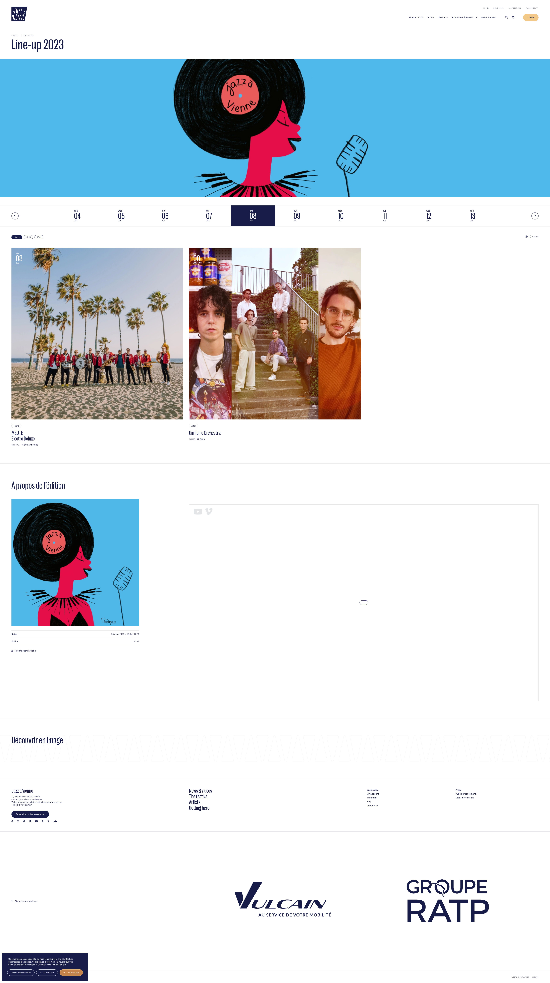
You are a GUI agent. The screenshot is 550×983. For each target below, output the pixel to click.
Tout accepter (73, 973)
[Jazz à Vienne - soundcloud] (55, 821)
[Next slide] (535, 215)
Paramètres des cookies (21, 973)
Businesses (498, 8)
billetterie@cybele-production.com (46, 802)
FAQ (369, 801)
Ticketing (371, 797)
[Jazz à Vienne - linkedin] (30, 821)
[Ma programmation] (513, 17)
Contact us (372, 805)
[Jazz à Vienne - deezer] (48, 821)
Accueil (15, 35)
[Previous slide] (15, 215)
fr (484, 8)
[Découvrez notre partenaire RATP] (447, 901)
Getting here (199, 808)
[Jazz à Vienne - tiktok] (24, 821)
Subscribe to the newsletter (30, 814)
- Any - (17, 237)
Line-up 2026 (416, 17)
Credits (535, 977)
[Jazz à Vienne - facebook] (12, 821)
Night (28, 237)
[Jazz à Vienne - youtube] (36, 821)
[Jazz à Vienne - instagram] (18, 821)
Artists (430, 17)
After (39, 237)
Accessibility (532, 8)
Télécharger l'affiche (25, 650)
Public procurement (465, 793)
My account (373, 793)
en (488, 8)
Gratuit (535, 236)
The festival (198, 796)
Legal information (464, 797)
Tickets (530, 17)
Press (458, 789)
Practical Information (463, 17)
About (442, 17)
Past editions (515, 8)
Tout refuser (48, 973)
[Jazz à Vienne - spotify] (42, 821)
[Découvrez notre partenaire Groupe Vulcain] (281, 901)
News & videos (489, 17)
